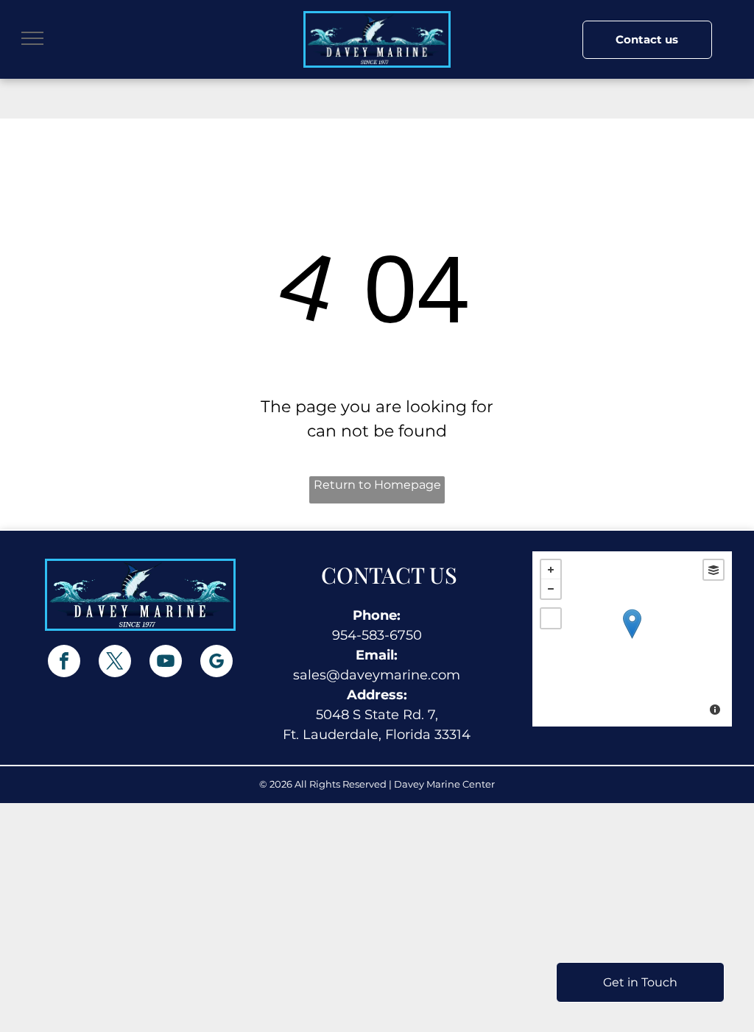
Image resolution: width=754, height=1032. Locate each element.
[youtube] (165, 663)
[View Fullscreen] (550, 618)
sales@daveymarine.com (376, 675)
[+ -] (632, 639)
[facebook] (64, 663)
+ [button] (550, 569)
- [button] (550, 588)
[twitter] (115, 663)
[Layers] (713, 569)
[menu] (32, 38)
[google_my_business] (216, 663)
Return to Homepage (377, 485)
